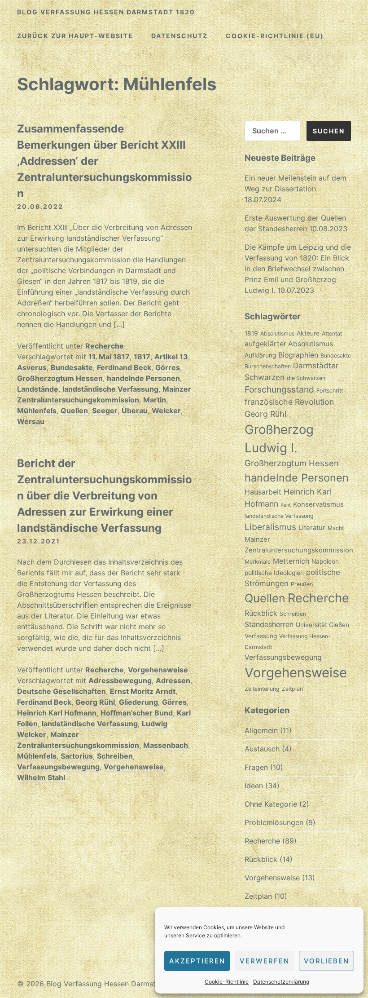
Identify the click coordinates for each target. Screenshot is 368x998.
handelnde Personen (143, 378)
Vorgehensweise (158, 669)
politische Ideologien (274, 572)
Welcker (166, 410)
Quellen (74, 410)
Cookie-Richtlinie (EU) (275, 36)
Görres (167, 367)
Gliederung (138, 702)
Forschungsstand (279, 389)
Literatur (311, 528)
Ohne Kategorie (271, 803)
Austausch (262, 748)
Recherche (104, 345)
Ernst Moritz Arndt (142, 691)
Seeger (105, 410)
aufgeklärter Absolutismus (289, 344)
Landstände (37, 388)
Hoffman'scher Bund (137, 712)
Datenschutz (179, 36)
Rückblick (261, 613)
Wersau (30, 421)
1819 (251, 333)
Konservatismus (318, 504)
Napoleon (325, 561)
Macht (336, 528)
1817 (142, 356)
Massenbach (165, 745)
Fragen (256, 767)
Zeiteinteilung (262, 688)
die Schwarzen (306, 378)
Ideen (254, 785)
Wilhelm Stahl (41, 777)
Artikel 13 (171, 356)
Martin (154, 399)
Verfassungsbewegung (58, 766)
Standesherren (269, 624)
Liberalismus (270, 526)
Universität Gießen (322, 624)
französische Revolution (289, 401)
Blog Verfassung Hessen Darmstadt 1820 (106, 12)
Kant (285, 505)
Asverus (32, 367)
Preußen (302, 584)
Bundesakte (72, 367)
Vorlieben (326, 961)
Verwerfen (264, 961)
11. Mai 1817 (109, 356)
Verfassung (261, 636)
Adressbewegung (120, 680)
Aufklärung (260, 355)
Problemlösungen (274, 822)
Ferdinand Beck (124, 367)
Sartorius (77, 755)
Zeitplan (292, 688)
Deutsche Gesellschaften (61, 691)
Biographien (298, 355)
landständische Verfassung (110, 388)
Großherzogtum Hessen (60, 378)
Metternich (291, 561)
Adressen (173, 680)
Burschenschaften (268, 366)
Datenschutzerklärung (281, 981)
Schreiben (115, 755)
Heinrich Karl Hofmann (56, 712)
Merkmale (258, 561)
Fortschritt (329, 390)
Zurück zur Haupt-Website (75, 36)
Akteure (308, 333)
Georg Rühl (95, 702)
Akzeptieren (197, 961)
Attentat (332, 333)
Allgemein (261, 730)
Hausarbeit (263, 492)
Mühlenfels (37, 410)
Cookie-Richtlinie (227, 981)
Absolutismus (277, 333)
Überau (135, 410)
